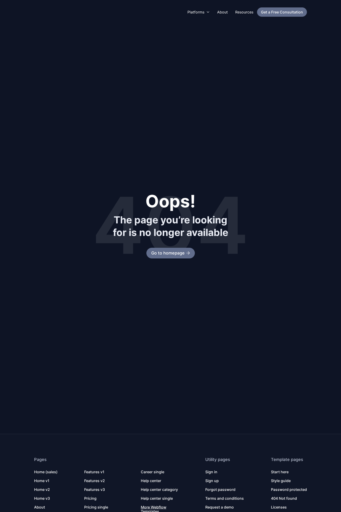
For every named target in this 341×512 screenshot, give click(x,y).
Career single (152, 472)
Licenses (279, 507)
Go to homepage (170, 253)
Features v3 (94, 489)
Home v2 (42, 489)
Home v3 (42, 498)
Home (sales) (46, 472)
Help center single (157, 498)
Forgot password (220, 489)
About (222, 12)
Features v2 (94, 480)
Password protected (289, 489)
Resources (244, 12)
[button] (198, 12)
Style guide (281, 480)
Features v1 (94, 472)
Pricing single (96, 507)
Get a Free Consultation (282, 12)
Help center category (159, 489)
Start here (280, 472)
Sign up (212, 480)
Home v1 (41, 480)
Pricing (90, 498)
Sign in (211, 472)
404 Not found (284, 498)
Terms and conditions (224, 498)
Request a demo (219, 507)
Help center (151, 480)
